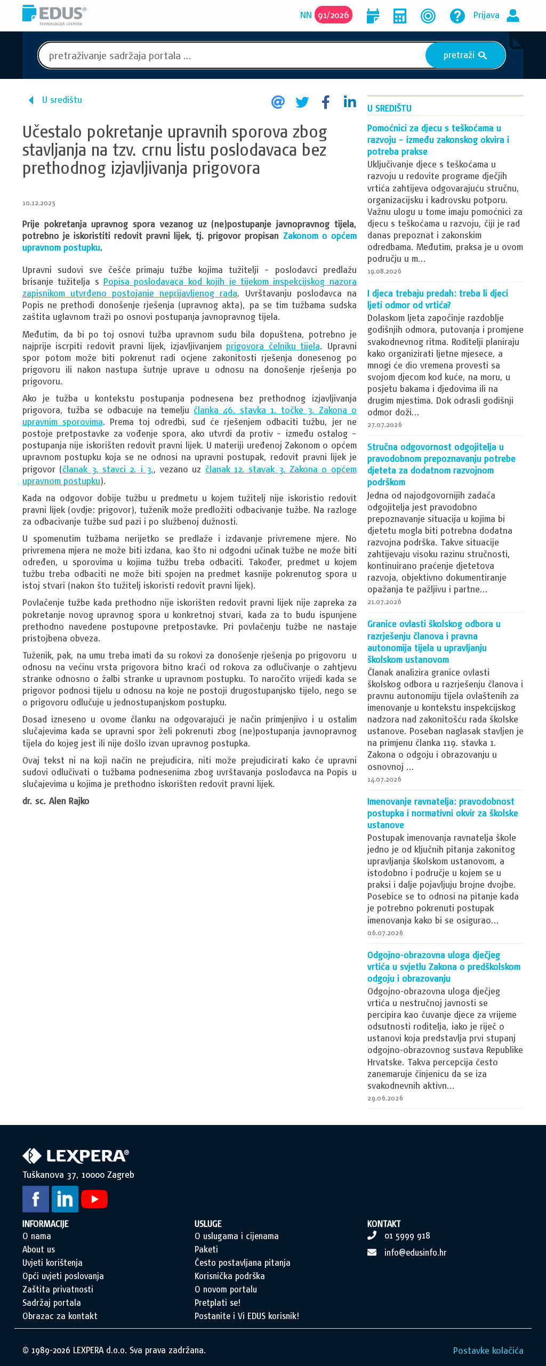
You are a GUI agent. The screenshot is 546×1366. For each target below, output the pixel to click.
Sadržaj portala (51, 1302)
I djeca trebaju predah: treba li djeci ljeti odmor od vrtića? (437, 298)
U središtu (62, 99)
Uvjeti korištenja (52, 1262)
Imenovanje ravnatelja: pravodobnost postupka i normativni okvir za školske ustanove (442, 813)
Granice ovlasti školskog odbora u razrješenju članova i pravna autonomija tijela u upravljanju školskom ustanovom (434, 641)
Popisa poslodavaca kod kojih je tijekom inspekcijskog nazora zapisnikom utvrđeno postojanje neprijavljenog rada (189, 287)
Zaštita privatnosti (57, 1289)
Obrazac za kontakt (60, 1316)
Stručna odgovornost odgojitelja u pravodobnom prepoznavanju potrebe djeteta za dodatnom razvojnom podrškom (441, 464)
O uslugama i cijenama (237, 1236)
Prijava (486, 14)
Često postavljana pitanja (243, 1262)
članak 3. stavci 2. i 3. (108, 469)
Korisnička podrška (230, 1276)
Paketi (206, 1249)
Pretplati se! (217, 1302)
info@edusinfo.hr (415, 1252)
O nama (36, 1236)
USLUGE (208, 1223)
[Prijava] (513, 14)
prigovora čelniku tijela (273, 345)
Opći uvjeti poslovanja (63, 1276)
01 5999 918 (407, 1235)
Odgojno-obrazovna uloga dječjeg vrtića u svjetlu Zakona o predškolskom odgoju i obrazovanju (443, 966)
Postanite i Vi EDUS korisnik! (247, 1316)
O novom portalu (226, 1289)
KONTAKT (384, 1223)
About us (38, 1249)
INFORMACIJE (45, 1223)
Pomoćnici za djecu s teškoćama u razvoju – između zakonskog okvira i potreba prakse (438, 139)
